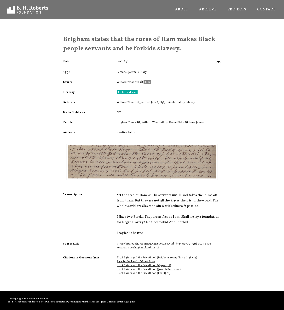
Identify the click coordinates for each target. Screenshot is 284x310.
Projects (237, 9)
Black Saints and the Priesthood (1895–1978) (144, 265)
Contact (266, 9)
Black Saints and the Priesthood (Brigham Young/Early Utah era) (157, 258)
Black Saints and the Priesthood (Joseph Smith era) (149, 269)
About (181, 9)
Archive (208, 9)
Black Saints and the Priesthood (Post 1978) (143, 273)
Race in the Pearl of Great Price (136, 261)
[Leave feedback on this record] (218, 61)
